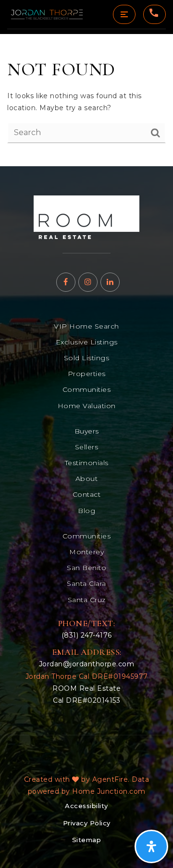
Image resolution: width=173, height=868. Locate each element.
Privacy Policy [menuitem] (87, 823)
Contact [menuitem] (87, 494)
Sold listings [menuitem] (87, 358)
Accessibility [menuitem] (86, 806)
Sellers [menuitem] (87, 447)
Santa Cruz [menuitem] (87, 599)
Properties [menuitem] (87, 373)
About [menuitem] (86, 478)
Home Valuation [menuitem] (87, 405)
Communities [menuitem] (86, 389)
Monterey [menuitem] (86, 552)
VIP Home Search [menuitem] (86, 326)
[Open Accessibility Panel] (151, 846)
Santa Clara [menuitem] (86, 583)
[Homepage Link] (86, 216)
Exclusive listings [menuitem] (87, 342)
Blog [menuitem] (86, 510)
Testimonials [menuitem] (87, 462)
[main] (86, 100)
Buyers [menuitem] (86, 431)
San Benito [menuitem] (86, 567)
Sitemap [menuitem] (86, 840)
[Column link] (46, 14)
